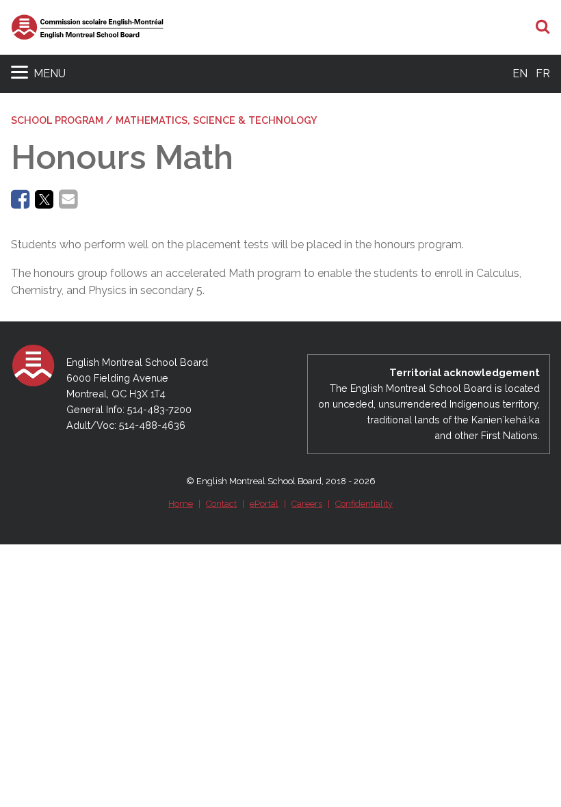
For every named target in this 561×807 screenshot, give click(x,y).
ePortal (264, 504)
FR (543, 73)
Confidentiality (364, 504)
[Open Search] (543, 27)
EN (519, 73)
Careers (306, 504)
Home (180, 504)
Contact (221, 504)
